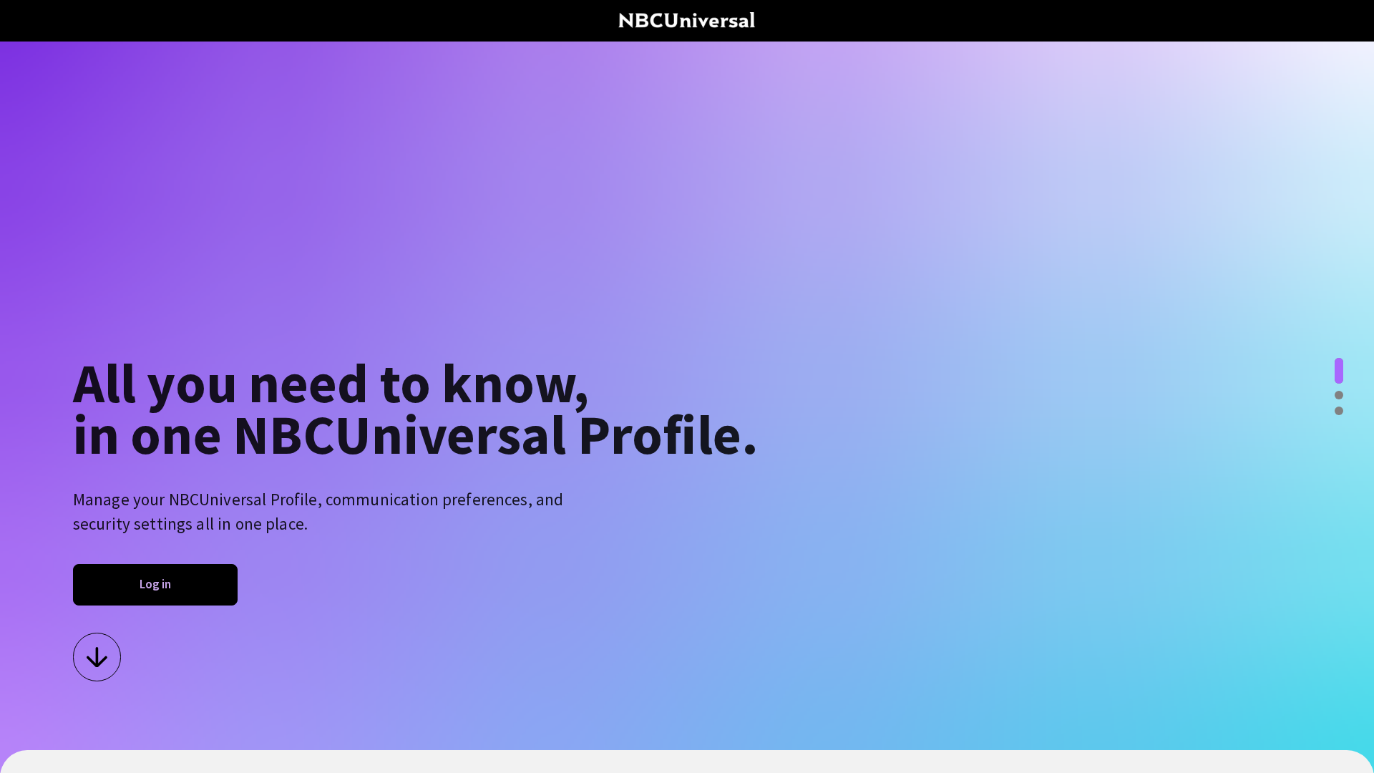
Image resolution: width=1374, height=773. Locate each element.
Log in (155, 584)
